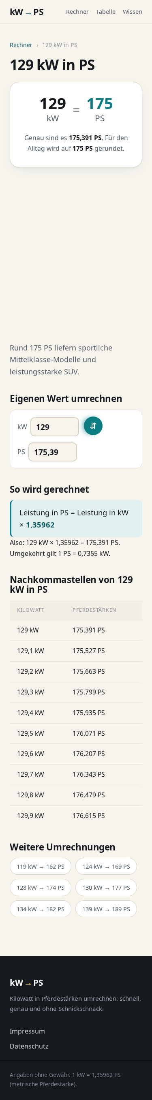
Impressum (27, 1031)
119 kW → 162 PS (40, 866)
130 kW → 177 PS (106, 887)
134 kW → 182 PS (40, 909)
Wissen (132, 11)
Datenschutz (29, 1046)
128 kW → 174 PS (40, 887)
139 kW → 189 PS (106, 909)
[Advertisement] (76, 255)
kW (22, 426)
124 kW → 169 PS (106, 866)
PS (21, 451)
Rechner (77, 11)
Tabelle (106, 11)
